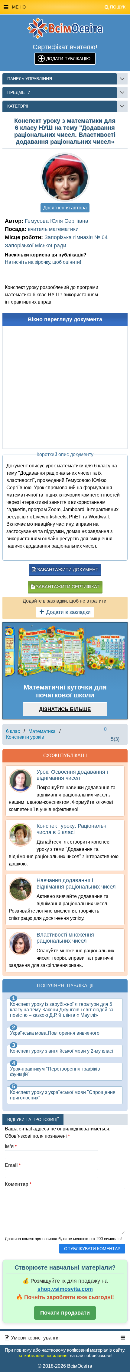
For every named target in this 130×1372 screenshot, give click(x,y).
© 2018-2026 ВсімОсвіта (65, 1366)
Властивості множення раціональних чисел (65, 938)
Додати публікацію (68, 58)
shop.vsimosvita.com (65, 1289)
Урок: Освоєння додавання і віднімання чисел (72, 775)
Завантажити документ (67, 569)
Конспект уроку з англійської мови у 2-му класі (61, 1051)
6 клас (13, 731)
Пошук (117, 7)
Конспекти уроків (25, 737)
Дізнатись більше (65, 709)
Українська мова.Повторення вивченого (54, 1033)
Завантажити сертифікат (67, 586)
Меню (68, 7)
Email (13, 1165)
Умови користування (34, 1338)
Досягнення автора (65, 207)
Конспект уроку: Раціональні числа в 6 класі (72, 829)
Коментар (18, 1184)
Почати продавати (65, 1313)
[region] (65, 652)
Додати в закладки (68, 612)
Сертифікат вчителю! (65, 47)
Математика (42, 731)
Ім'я (11, 1146)
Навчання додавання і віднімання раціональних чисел (76, 883)
